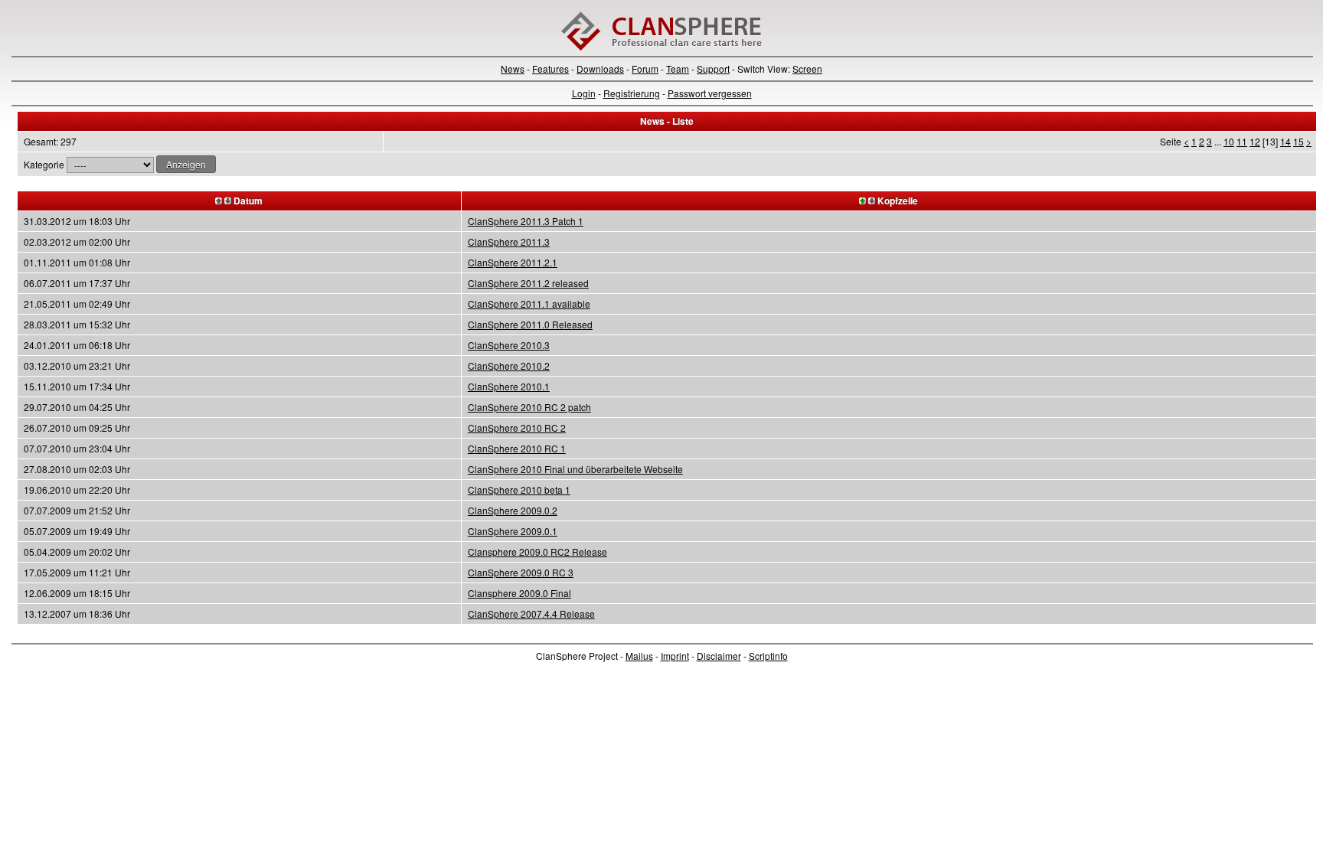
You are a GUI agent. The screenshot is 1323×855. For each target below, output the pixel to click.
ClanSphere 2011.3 (509, 241)
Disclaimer (719, 655)
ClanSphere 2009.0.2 (512, 510)
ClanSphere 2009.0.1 (512, 530)
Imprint (675, 655)
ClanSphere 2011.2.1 (512, 262)
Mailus (639, 655)
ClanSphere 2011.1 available (529, 303)
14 (1285, 141)
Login (584, 93)
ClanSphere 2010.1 (509, 386)
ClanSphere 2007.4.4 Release (531, 613)
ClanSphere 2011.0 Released (530, 324)
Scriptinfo (768, 655)
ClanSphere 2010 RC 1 (517, 448)
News (512, 68)
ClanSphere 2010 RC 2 (517, 427)
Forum (645, 68)
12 (1255, 141)
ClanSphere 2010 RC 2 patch (529, 406)
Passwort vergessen (710, 93)
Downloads (600, 68)
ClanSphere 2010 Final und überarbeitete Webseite (575, 468)
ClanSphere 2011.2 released (528, 282)
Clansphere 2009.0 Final (519, 592)
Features (550, 68)
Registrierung (631, 93)
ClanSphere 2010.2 (509, 365)
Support (713, 68)
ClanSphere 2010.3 (509, 344)
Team (677, 68)
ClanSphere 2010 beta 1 (519, 489)
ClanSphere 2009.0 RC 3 (520, 572)
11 (1241, 141)
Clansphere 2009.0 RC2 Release (537, 551)
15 (1298, 141)
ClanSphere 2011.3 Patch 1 (525, 220)
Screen (807, 68)
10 (1228, 141)
